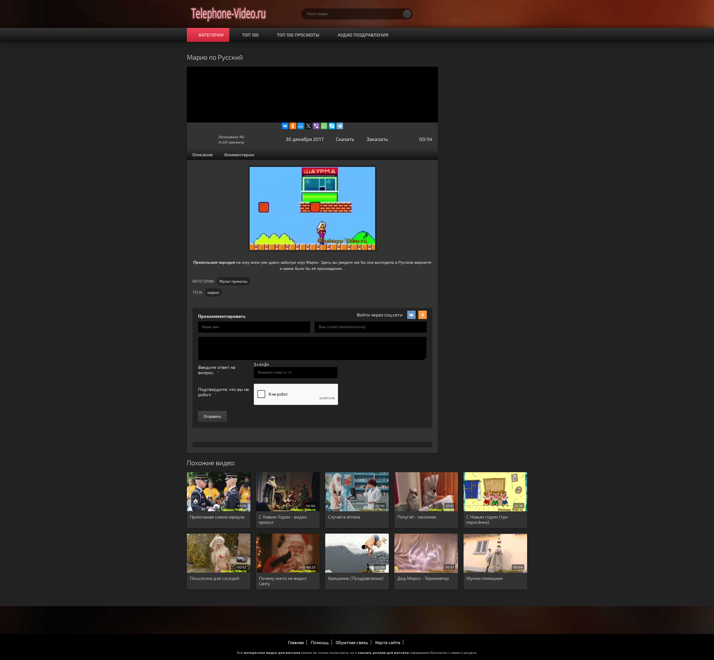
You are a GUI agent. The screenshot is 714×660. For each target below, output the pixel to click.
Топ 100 (250, 34)
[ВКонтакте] (285, 126)
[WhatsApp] (324, 126)
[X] (308, 126)
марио (213, 292)
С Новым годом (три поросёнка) (487, 519)
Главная (296, 642)
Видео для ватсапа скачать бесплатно (229, 14)
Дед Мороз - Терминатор (423, 578)
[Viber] (316, 126)
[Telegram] (339, 126)
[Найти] (407, 14)
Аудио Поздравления (363, 34)
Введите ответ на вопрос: (216, 369)
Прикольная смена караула (217, 516)
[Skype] (332, 126)
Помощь (320, 642)
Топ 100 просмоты (298, 34)
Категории (211, 34)
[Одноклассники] (293, 126)
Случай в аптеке (344, 516)
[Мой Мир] (300, 126)
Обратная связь (352, 642)
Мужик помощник (484, 578)
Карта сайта (387, 642)
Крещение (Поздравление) (355, 578)
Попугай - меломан (416, 516)
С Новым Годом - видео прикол (283, 519)
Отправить (212, 416)
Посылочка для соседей (214, 578)
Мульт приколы (233, 281)
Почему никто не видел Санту (283, 580)
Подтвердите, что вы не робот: (223, 392)
